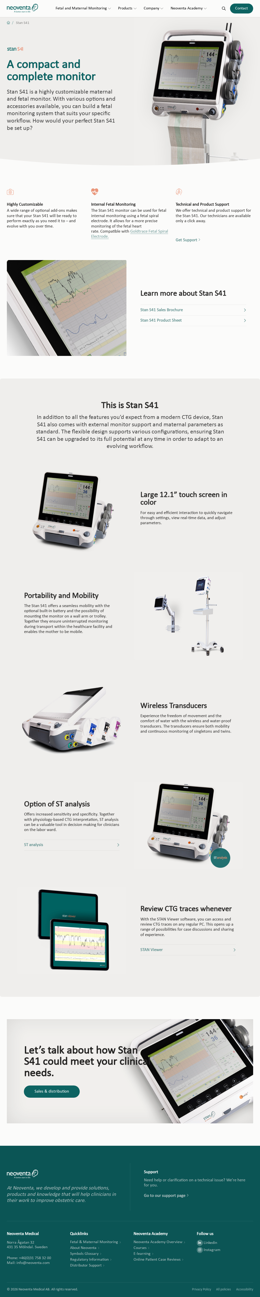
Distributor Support (86, 1265)
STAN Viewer (151, 950)
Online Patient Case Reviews (157, 1260)
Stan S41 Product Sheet (161, 320)
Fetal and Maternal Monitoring (81, 8)
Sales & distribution (52, 1091)
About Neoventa (83, 1248)
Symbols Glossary (84, 1254)
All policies (223, 1289)
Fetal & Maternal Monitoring (94, 1242)
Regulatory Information (89, 1260)
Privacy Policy (201, 1289)
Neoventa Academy (187, 8)
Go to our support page (164, 1196)
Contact (241, 8)
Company (151, 8)
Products (125, 8)
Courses (140, 1248)
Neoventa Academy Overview (158, 1242)
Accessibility (244, 1289)
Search (224, 8)
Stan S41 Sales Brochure (161, 310)
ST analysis (33, 845)
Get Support (186, 240)
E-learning (142, 1254)
